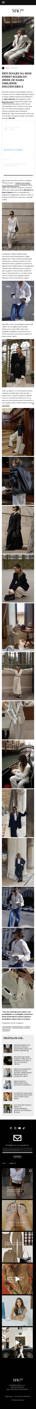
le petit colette (18, 1027)
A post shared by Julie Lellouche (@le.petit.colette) (20, 174)
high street (7, 1027)
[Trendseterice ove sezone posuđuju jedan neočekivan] (17, 1183)
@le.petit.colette (8, 101)
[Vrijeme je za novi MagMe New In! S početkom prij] (17, 1247)
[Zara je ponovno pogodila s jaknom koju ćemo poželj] (17, 1279)
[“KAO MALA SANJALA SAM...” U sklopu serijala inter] (17, 1342)
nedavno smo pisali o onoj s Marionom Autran (16, 184)
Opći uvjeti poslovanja (22, 1396)
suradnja (6, 1030)
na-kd (28, 1027)
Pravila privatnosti (17, 1400)
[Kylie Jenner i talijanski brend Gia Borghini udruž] (17, 1215)
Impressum (9, 1396)
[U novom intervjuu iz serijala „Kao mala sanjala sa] (17, 1310)
